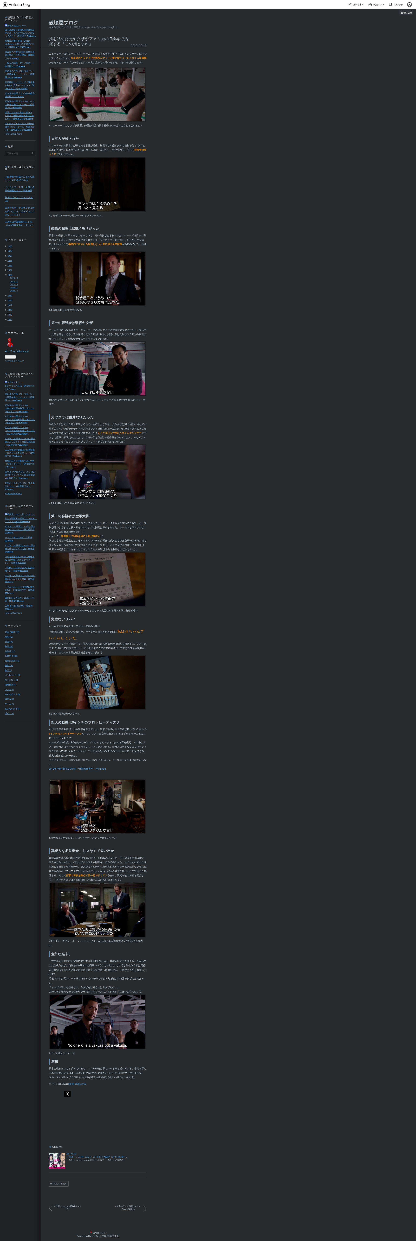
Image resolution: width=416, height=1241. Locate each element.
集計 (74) (9, 647)
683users (26, 522)
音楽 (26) (9, 642)
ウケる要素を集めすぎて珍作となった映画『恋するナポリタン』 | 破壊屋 (19, 560)
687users (17, 108)
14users (15, 58)
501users (9, 541)
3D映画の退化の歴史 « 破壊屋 (19, 606)
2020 (9, 275)
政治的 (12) (10, 651)
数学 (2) (8, 671)
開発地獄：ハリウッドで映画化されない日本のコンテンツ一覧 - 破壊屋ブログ (19, 85)
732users (11, 389)
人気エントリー (14, 382)
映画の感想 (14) (12, 661)
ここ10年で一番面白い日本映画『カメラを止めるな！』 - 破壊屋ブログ (20, 453)
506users (23, 478)
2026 (9, 246)
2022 (9, 266)
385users (17, 77)
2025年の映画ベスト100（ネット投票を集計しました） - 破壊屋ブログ (19, 74)
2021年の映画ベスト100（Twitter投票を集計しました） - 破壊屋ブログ (20, 431)
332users (24, 571)
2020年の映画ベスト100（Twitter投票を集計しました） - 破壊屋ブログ (20, 408)
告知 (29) (9, 666)
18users (21, 66)
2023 (9, 261)
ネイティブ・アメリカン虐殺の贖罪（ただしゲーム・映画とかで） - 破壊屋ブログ (19, 127)
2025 (9, 251)
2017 (9, 305)
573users (9, 533)
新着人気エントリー (16, 26)
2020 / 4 (14, 281)
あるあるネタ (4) (12, 694)
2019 (9, 296)
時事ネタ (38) (11, 656)
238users (9, 609)
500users (9, 489)
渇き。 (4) (9, 714)
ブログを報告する (110, 1236)
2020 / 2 (14, 288)
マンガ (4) (9, 690)
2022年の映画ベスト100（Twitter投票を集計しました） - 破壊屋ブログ (20, 419)
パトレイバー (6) (12, 675)
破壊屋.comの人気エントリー (21, 514)
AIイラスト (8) (11, 680)
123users (28, 130)
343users (22, 563)
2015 (9, 315)
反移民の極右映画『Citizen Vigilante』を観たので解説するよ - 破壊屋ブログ (19, 44)
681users (23, 412)
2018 (9, 300)
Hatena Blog (94, 1236)
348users (9, 552)
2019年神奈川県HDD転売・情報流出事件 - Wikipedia (77, 769)
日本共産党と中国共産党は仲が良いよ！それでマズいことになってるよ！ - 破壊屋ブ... (19, 33)
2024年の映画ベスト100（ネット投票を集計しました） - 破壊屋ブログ (19, 104)
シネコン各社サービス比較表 (18, 538)
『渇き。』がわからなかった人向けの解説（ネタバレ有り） (97, 1157)
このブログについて (14, 361)
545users (17, 456)
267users (9, 593)
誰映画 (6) (9, 699)
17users (29, 119)
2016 (9, 310)
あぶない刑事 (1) (12, 709)
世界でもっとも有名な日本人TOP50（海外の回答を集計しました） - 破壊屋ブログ (19, 116)
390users (31, 36)
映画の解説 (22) (12, 632)
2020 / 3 (14, 285)
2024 (9, 256)
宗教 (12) (9, 637)
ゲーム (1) (9, 704)
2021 (9, 270)
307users (9, 582)
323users (23, 89)
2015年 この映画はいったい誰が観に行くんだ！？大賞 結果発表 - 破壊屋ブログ (20, 475)
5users (21, 97)
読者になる (406, 12)
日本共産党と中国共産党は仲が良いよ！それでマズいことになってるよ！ (19, 211)
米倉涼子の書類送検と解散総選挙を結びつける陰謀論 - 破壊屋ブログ (19, 55)
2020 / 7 (14, 278)
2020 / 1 (14, 291)
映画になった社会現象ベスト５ (67, 1207)
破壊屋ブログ (64, 23)
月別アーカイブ (17, 240)
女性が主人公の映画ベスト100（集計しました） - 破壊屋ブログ (19, 464)
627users (23, 434)
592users (23, 445)
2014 (9, 320)
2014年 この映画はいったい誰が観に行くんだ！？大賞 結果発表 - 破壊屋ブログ (20, 442)
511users (11, 467)
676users (23, 423)
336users (26, 47)
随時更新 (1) (10, 685)
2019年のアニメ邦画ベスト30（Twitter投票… (127, 1207)
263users (19, 601)
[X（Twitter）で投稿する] (67, 1094)
